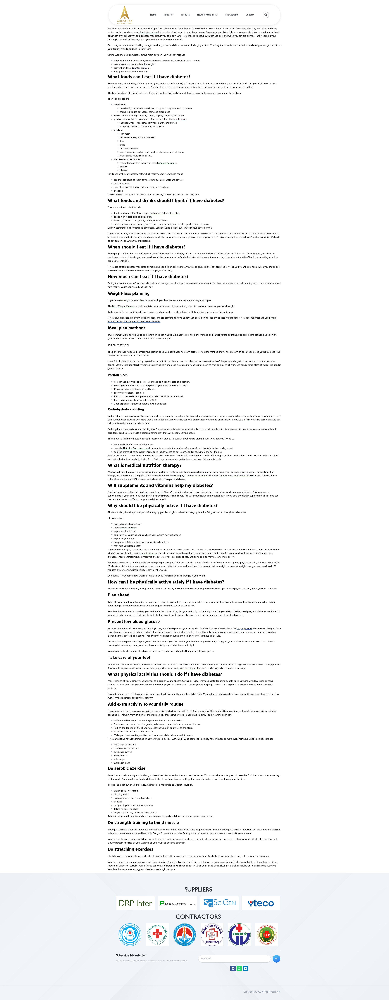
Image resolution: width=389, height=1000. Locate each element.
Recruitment (231, 15)
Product (185, 15)
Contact (250, 15)
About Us (169, 15)
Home (153, 15)
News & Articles (205, 15)
